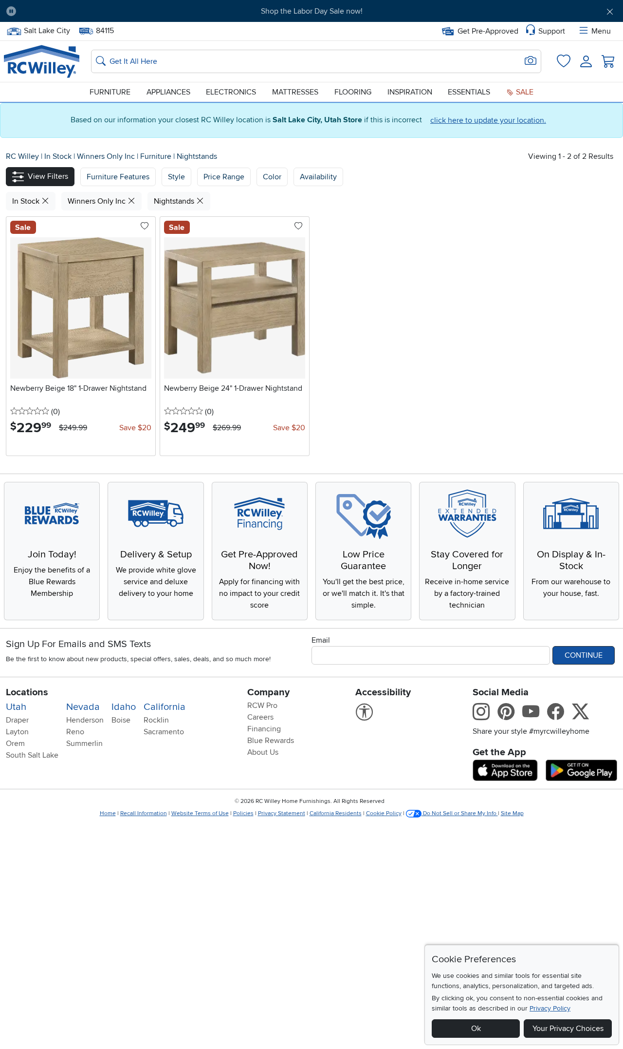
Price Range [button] (223, 177)
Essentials (469, 92)
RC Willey (22, 156)
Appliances (168, 92)
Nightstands (197, 156)
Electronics (231, 92)
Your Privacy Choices (568, 1028)
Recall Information (143, 813)
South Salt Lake (32, 755)
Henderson (85, 720)
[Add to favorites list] (144, 226)
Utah (16, 707)
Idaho (123, 707)
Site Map (512, 813)
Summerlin (84, 743)
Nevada (83, 707)
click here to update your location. (488, 120)
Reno (75, 732)
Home (108, 813)
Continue (584, 655)
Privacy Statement (281, 813)
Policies (243, 813)
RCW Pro (262, 705)
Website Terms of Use (200, 813)
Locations (27, 692)
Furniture (110, 92)
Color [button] (272, 177)
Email (321, 640)
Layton (17, 732)
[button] (71, 11)
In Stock (58, 156)
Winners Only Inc (107, 156)
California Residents (336, 813)
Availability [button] (318, 177)
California (164, 707)
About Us (262, 752)
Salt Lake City (46, 30)
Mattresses (295, 92)
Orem (15, 743)
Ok (476, 1028)
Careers (260, 717)
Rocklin (156, 720)
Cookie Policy (384, 813)
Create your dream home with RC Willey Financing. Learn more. (311, 11)
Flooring (352, 92)
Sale (523, 92)
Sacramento (164, 732)
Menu (601, 31)
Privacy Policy (550, 1008)
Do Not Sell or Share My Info (459, 813)
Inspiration (409, 92)
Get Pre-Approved (488, 31)
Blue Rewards (270, 740)
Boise (120, 720)
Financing (264, 729)
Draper (17, 720)
